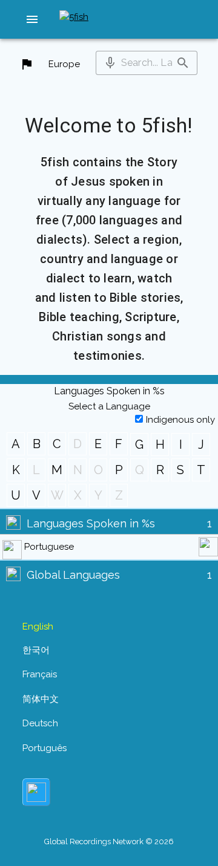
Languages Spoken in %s (91, 523)
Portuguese (49, 546)
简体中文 (40, 699)
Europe (64, 64)
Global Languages (73, 574)
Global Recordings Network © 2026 (109, 841)
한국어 (36, 650)
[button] (32, 19)
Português (44, 748)
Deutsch (40, 723)
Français (39, 674)
